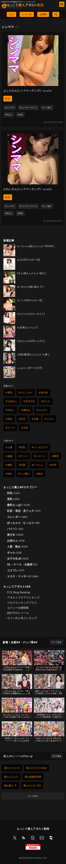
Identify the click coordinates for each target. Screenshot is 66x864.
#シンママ (10, 107)
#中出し (9, 114)
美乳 (10, 392)
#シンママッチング (28, 107)
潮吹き (26, 410)
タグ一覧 (9, 829)
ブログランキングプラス (22, 602)
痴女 (40, 473)
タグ (11, 14)
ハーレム (38, 464)
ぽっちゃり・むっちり (23, 522)
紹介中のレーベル (18, 612)
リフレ (50, 418)
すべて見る (56, 642)
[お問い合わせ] (42, 838)
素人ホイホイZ (12, 767)
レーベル (26, 14)
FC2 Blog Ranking (18, 592)
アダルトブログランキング (23, 597)
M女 (10, 473)
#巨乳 (20, 114)
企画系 (43, 14)
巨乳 (7, 98)
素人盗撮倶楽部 (33, 776)
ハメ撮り (25, 473)
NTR (53, 464)
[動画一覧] (33, 838)
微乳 (10, 464)
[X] (14, 838)
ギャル (46, 401)
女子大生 (30, 401)
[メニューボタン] (61, 4)
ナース (11, 427)
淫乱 (10, 418)
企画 (25, 427)
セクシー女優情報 (18, 607)
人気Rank (48, 829)
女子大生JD (17, 558)
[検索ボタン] (55, 14)
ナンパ (24, 456)
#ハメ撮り (47, 107)
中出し (11, 410)
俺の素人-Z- (10, 785)
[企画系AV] (51, 838)
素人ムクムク (11, 776)
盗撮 (10, 456)
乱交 (23, 418)
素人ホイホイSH (32, 785)
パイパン (41, 456)
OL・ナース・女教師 (22, 564)
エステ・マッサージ (22, 576)
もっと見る (33, 796)
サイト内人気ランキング (22, 618)
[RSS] (23, 838)
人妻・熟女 (17, 546)
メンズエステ (41, 447)
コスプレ (43, 410)
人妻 (10, 447)
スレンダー (26, 392)
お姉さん (12, 401)
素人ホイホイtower (36, 767)
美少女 (44, 392)
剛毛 (56, 456)
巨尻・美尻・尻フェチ (24, 510)
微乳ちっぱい (18, 505)
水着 (36, 418)
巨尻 (23, 464)
